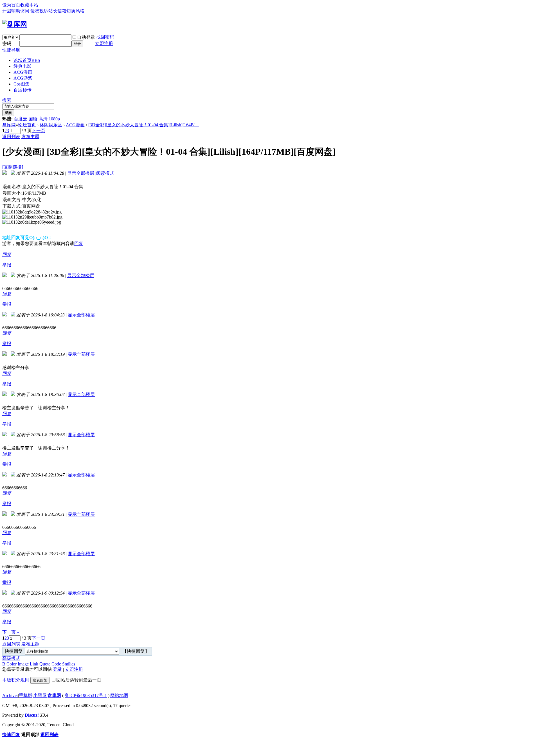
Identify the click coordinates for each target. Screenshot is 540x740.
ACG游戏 (23, 78)
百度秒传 (23, 89)
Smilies (68, 664)
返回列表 (11, 136)
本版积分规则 (15, 680)
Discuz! (32, 715)
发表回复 (40, 680)
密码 (6, 43)
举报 (6, 264)
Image (23, 664)
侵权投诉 (39, 10)
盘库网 (9, 124)
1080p (54, 118)
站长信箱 (57, 10)
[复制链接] (12, 167)
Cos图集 (22, 84)
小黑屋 (40, 695)
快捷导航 (11, 50)
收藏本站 (29, 5)
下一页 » (10, 632)
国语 (32, 118)
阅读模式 (105, 173)
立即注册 (104, 43)
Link (34, 664)
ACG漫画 (23, 72)
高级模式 (11, 658)
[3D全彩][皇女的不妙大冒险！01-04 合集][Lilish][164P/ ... (143, 124)
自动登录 (86, 37)
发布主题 (30, 136)
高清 (43, 118)
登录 (77, 44)
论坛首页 (27, 60)
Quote (44, 664)
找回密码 (105, 37)
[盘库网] (14, 24)
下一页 (38, 130)
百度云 (20, 118)
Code (56, 664)
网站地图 (119, 695)
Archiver (10, 695)
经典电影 (23, 66)
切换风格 (75, 10)
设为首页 (11, 5)
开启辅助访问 (15, 10)
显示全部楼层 (80, 173)
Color (11, 664)
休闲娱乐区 (51, 124)
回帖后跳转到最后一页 (78, 680)
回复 (78, 243)
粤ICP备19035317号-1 (86, 695)
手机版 (25, 695)
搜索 (6, 100)
